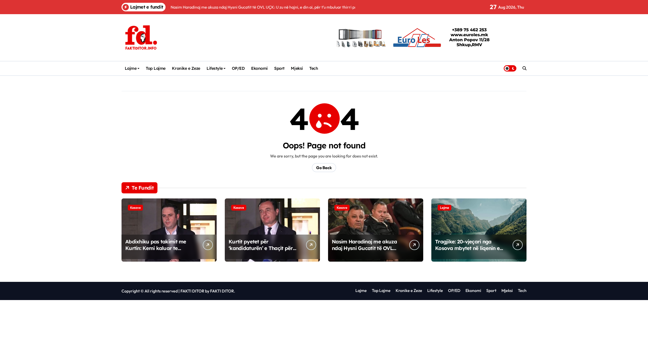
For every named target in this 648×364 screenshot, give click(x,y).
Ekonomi (259, 68)
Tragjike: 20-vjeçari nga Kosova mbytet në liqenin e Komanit (467, 248)
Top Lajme (156, 68)
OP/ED (238, 68)
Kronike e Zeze (186, 68)
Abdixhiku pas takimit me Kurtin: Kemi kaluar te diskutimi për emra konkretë (159, 248)
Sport (279, 68)
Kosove (135, 208)
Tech (313, 68)
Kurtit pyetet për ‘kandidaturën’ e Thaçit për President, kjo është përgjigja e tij (261, 251)
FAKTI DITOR (192, 290)
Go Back (324, 167)
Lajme (131, 68)
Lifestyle (214, 68)
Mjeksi (297, 68)
